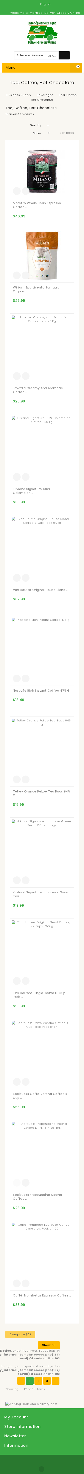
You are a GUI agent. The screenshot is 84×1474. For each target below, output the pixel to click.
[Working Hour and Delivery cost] (31, 1404)
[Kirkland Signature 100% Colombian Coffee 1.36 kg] (42, 449)
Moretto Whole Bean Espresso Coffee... (37, 205)
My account (16, 1417)
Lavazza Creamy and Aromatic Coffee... (38, 390)
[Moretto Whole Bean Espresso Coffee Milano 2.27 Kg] (42, 171)
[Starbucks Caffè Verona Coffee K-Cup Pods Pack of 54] (42, 1054)
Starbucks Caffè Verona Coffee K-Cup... (41, 1096)
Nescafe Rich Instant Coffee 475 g (41, 690)
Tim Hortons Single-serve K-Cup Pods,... (39, 995)
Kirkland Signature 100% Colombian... (32, 491)
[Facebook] (41, 1469)
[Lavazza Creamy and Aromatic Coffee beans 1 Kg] (42, 348)
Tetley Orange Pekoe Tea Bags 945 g (41, 793)
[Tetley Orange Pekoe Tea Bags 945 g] (42, 752)
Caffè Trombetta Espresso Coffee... (42, 1295)
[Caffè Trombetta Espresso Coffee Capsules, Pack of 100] (42, 1256)
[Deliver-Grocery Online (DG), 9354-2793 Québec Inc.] (42, 32)
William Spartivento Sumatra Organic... (36, 289)
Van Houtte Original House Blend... (40, 590)
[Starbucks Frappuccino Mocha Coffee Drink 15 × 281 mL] (42, 1155)
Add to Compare (26, 191)
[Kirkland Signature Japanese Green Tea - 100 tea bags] (42, 852)
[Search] (64, 55)
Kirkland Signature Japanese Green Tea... (41, 894)
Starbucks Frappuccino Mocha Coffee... (37, 1197)
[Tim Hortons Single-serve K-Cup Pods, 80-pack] (42, 953)
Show (37, 133)
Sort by (35, 125)
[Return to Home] (38, 90)
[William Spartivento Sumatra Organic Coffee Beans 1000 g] (42, 256)
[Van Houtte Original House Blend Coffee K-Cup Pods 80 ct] (42, 550)
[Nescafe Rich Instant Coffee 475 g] (42, 651)
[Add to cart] (17, 191)
